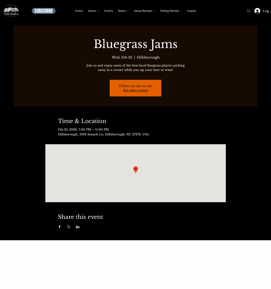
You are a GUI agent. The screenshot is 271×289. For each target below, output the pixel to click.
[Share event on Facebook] (59, 226)
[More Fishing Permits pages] (181, 11)
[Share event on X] (68, 226)
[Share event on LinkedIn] (77, 226)
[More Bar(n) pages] (128, 11)
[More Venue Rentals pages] (154, 11)
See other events (135, 90)
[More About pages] (98, 11)
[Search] (248, 11)
